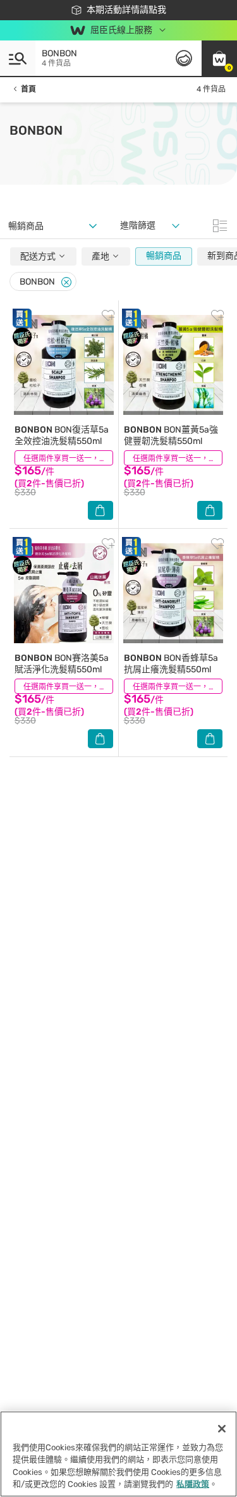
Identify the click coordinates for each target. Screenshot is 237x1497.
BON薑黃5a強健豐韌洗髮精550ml (171, 435)
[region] (118, 1454)
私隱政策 (192, 1484)
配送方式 (39, 256)
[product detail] (64, 365)
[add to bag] (100, 510)
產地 (101, 256)
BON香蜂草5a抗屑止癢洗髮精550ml (171, 664)
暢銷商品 (163, 255)
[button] (219, 58)
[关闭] (222, 1429)
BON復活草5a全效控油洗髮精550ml (62, 435)
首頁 (28, 89)
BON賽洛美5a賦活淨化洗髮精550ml (62, 664)
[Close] (66, 282)
